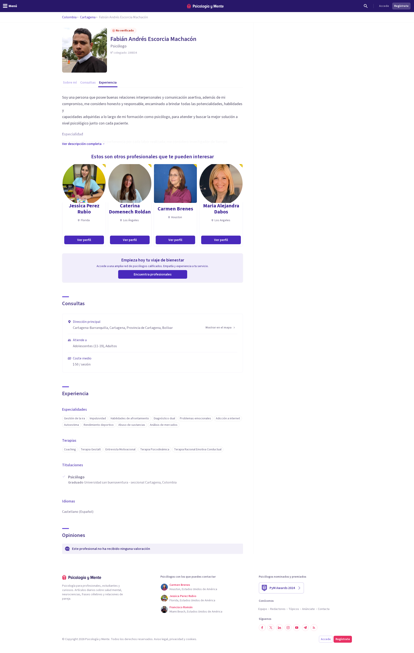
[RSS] (313, 627)
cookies (191, 639)
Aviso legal (161, 639)
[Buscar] (365, 6)
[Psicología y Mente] (205, 6)
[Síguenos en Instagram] (288, 627)
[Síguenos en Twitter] (270, 627)
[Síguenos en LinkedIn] (279, 627)
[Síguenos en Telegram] (305, 627)
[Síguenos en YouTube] (296, 627)
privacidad (176, 639)
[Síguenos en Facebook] (262, 627)
